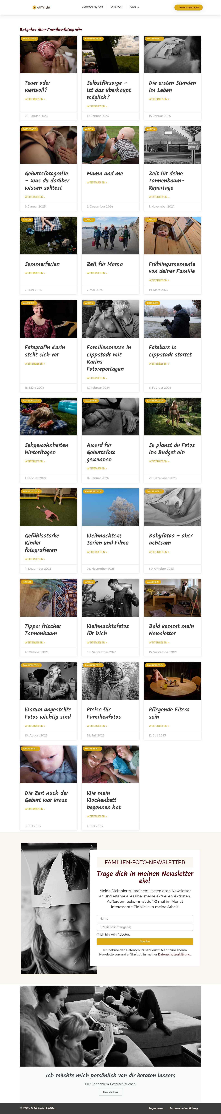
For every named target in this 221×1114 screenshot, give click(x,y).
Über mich (116, 7)
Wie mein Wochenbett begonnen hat (104, 800)
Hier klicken (110, 1092)
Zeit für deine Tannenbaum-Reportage (166, 181)
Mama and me (105, 174)
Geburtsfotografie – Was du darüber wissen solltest (47, 181)
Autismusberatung (92, 7)
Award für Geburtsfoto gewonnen (101, 452)
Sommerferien (42, 264)
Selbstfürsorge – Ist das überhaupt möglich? (109, 90)
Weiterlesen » (35, 99)
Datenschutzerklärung (174, 954)
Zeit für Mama (105, 264)
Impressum (156, 1108)
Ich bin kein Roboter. (115, 934)
